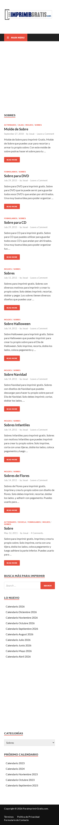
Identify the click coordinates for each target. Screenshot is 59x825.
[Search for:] (29, 585)
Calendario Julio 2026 (18, 639)
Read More (10, 159)
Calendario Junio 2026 (18, 645)
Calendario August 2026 (19, 634)
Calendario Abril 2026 (18, 656)
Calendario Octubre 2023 (20, 779)
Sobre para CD (15, 222)
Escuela (22, 522)
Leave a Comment (45, 133)
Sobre (8, 528)
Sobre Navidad (15, 374)
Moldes (29, 124)
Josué (31, 133)
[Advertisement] (29, 77)
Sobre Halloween (17, 324)
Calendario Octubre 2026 (20, 623)
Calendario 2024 (15, 768)
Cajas (21, 124)
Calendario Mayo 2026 (19, 650)
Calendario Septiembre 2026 (22, 628)
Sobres (38, 124)
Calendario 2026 (15, 606)
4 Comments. (37, 533)
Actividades (10, 124)
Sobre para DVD (16, 176)
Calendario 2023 (15, 763)
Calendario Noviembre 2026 (22, 617)
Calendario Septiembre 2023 (22, 785)
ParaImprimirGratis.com (35, 808)
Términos (9, 816)
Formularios (10, 171)
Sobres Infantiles (17, 425)
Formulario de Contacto (16, 820)
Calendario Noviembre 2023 (22, 774)
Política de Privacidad (28, 816)
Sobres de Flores (16, 476)
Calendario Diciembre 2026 (21, 612)
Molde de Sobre (16, 129)
